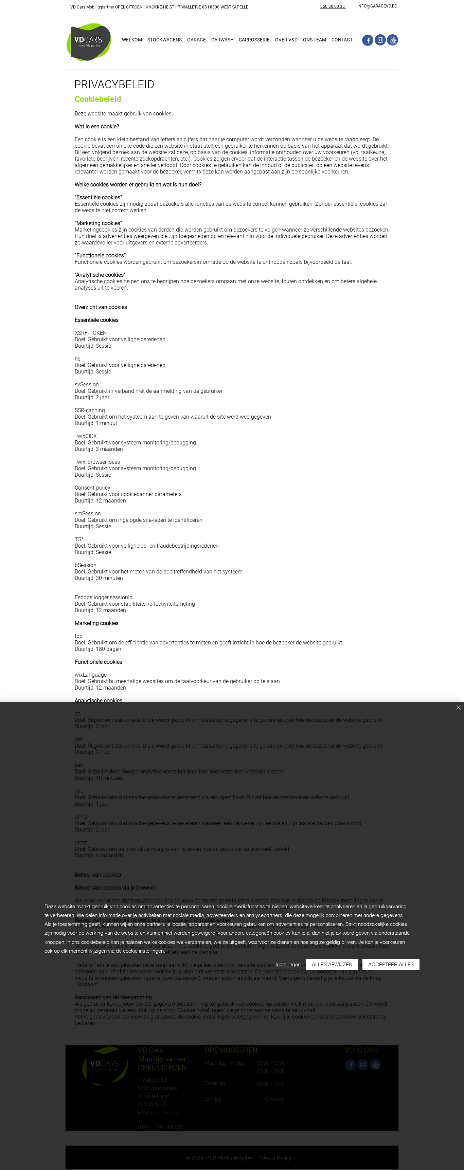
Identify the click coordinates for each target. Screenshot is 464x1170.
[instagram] (380, 39)
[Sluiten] (458, 708)
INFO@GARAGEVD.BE (376, 6)
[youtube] (392, 39)
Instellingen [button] (288, 964)
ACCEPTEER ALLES (391, 964)
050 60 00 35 (333, 6)
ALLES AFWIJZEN (332, 964)
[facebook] (367, 40)
